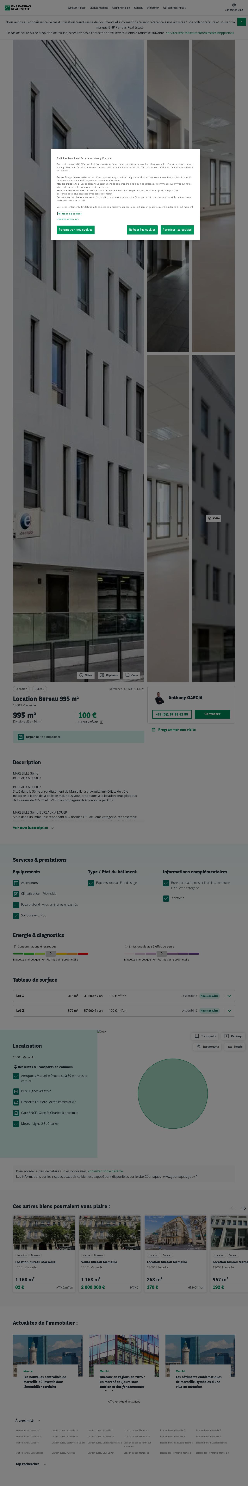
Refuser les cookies (142, 229)
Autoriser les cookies (177, 229)
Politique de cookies (70, 213)
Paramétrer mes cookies (76, 229)
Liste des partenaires (67, 218)
